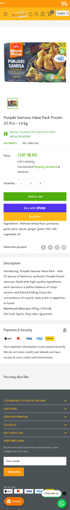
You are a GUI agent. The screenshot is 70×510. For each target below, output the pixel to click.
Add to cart (35, 196)
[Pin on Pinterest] (50, 247)
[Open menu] (5, 14)
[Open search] (36, 14)
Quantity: (9, 183)
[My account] (43, 14)
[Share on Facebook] (43, 247)
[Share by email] (63, 247)
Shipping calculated (45, 166)
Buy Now (35, 216)
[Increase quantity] (40, 183)
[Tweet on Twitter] (57, 247)
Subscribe (14, 471)
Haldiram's (10, 143)
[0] (49, 14)
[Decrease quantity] (21, 183)
